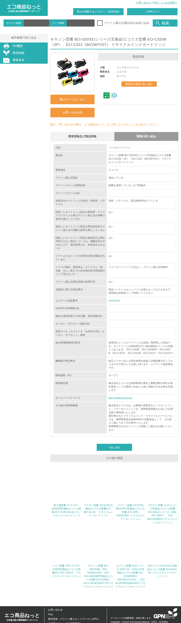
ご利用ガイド (152, 11)
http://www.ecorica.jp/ (120, 397)
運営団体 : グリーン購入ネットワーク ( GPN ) (73, 619)
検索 (165, 23)
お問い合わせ (143, 2)
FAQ (50, 614)
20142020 (114, 300)
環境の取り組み (146, 136)
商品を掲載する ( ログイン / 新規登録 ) (98, 11)
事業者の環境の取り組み (139, 84)
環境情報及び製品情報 (82, 136)
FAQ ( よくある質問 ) (165, 2)
